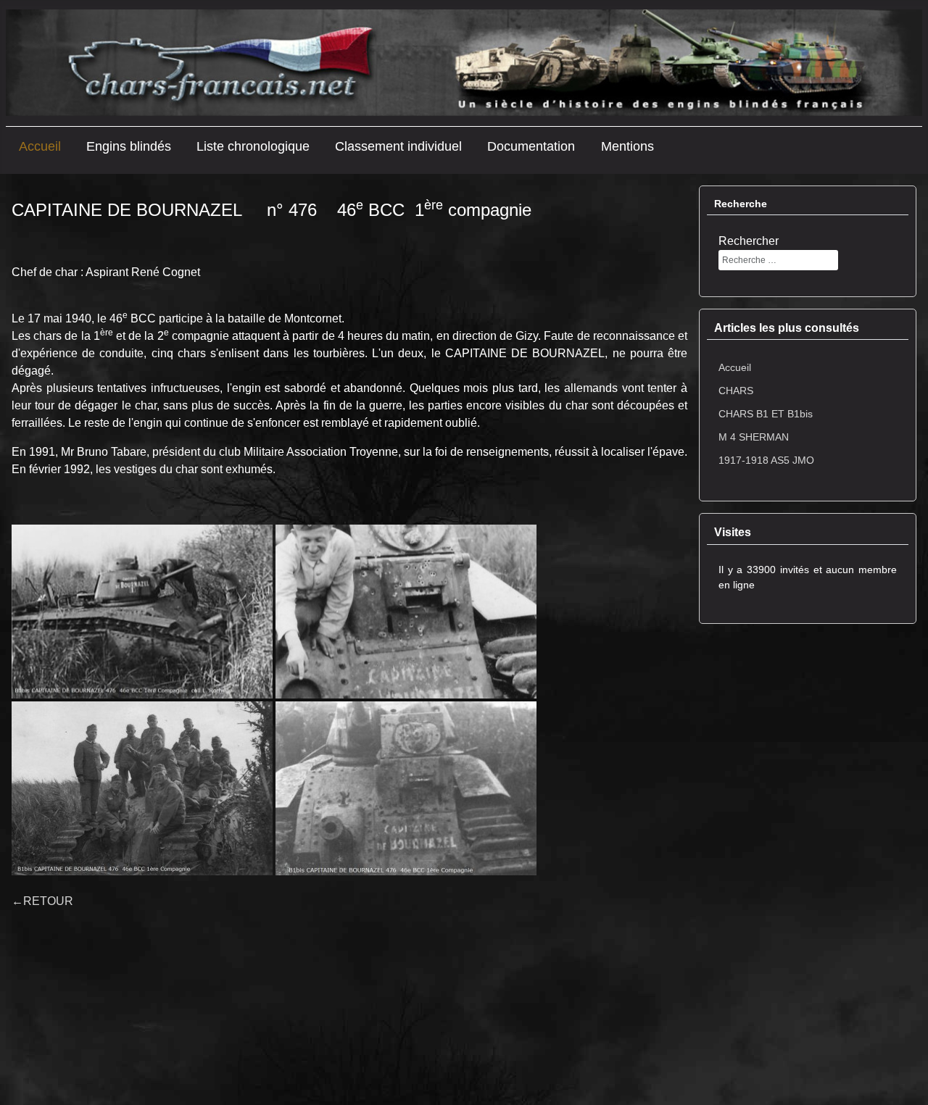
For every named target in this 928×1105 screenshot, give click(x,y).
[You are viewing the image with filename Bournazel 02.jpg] (406, 612)
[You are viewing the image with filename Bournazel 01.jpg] (142, 612)
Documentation (531, 146)
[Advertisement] (807, 864)
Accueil (40, 146)
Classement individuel (398, 146)
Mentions (627, 146)
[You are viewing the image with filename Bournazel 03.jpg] (142, 788)
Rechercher (748, 241)
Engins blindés (128, 146)
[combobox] (778, 260)
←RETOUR (42, 901)
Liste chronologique (253, 146)
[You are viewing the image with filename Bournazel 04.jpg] (406, 788)
